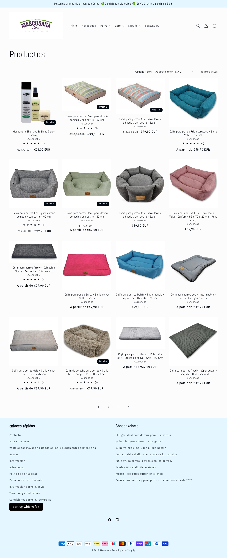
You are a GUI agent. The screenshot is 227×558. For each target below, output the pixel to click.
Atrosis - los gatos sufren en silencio (140, 473)
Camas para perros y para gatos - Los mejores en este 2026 (154, 480)
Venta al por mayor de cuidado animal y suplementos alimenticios (52, 447)
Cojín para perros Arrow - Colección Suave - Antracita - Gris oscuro (34, 269)
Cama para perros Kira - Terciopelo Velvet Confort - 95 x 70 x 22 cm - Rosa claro (193, 216)
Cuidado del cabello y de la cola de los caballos (147, 454)
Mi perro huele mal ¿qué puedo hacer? (141, 447)
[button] (105, 26)
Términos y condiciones (24, 493)
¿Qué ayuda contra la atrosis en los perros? (144, 460)
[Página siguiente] (128, 407)
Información (17, 460)
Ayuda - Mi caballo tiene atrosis (136, 467)
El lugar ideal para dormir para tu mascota (143, 435)
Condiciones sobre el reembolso (30, 499)
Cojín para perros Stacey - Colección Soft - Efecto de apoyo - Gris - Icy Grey (140, 356)
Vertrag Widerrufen (26, 506)
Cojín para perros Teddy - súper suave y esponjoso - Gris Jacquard (193, 372)
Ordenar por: (143, 71)
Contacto (15, 435)
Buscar (13, 454)
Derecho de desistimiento (26, 480)
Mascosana (106, 550)
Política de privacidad (23, 473)
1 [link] (98, 407)
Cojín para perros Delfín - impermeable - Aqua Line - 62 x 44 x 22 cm (140, 296)
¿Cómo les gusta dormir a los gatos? (139, 441)
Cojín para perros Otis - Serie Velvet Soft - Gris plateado (34, 372)
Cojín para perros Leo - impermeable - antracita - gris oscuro (193, 296)
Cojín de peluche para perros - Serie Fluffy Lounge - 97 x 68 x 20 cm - (87, 372)
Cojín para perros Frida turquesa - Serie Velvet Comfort (193, 133)
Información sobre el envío (27, 486)
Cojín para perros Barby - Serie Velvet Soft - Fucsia (87, 296)
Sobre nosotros (19, 441)
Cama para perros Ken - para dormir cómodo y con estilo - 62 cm (87, 118)
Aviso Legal (16, 467)
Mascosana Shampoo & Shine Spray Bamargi (34, 133)
